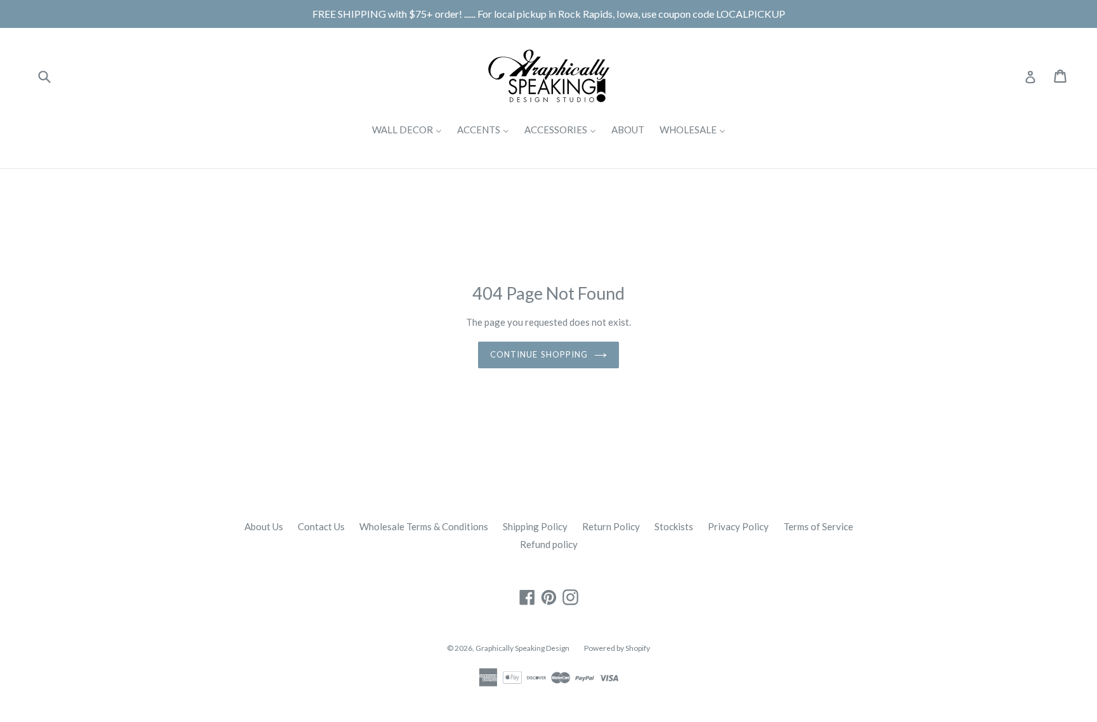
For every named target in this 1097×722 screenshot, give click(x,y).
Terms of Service (818, 526)
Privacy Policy (738, 526)
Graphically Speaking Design (522, 648)
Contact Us (321, 526)
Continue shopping (539, 354)
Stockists (674, 526)
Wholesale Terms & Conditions (423, 526)
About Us (263, 526)
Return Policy (611, 526)
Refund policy (549, 544)
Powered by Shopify (617, 648)
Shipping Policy (535, 526)
